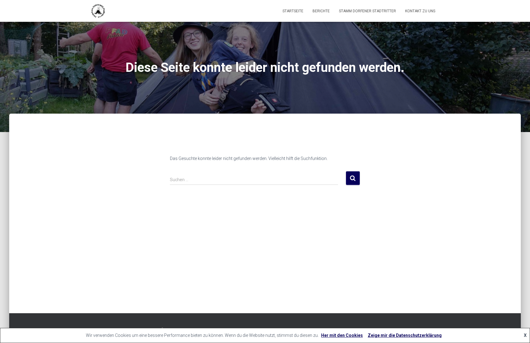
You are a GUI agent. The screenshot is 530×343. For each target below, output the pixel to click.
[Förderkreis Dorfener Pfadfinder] (98, 11)
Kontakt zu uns (420, 11)
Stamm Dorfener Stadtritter (367, 11)
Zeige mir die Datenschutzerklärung (405, 335)
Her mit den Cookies (342, 335)
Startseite (292, 11)
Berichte (321, 11)
